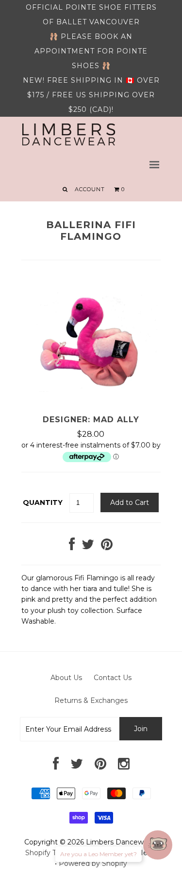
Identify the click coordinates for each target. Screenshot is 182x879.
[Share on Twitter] (88, 546)
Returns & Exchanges (91, 700)
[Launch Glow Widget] (157, 845)
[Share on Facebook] (72, 546)
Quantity (43, 502)
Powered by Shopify (93, 863)
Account (90, 189)
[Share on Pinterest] (107, 546)
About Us (66, 677)
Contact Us (113, 677)
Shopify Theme (51, 852)
